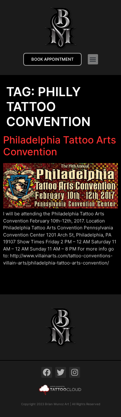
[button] (93, 59)
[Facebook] (46, 372)
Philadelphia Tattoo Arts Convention (59, 146)
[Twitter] (60, 372)
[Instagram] (74, 372)
